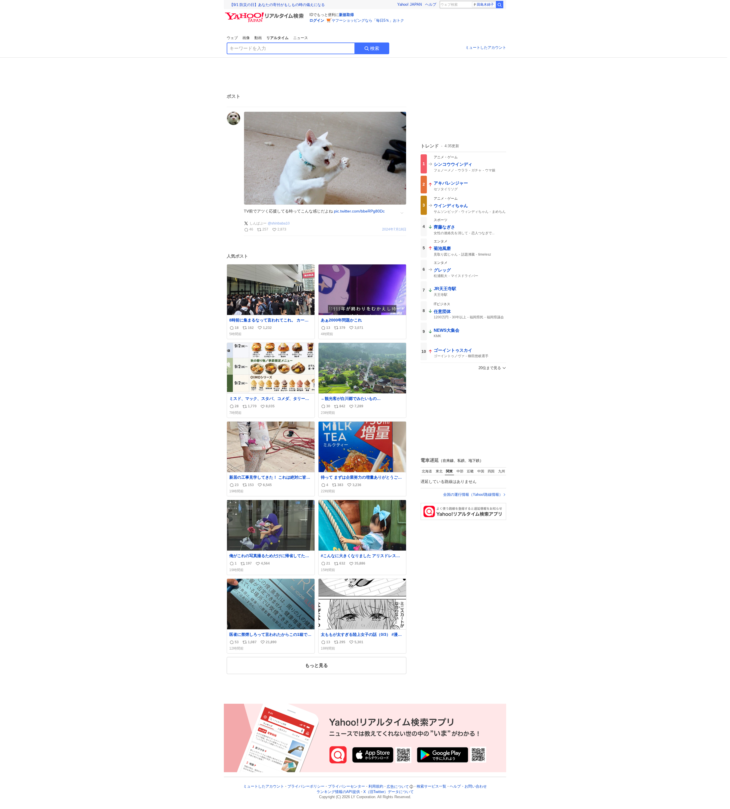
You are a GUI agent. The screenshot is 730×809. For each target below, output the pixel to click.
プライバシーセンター (346, 786)
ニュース (300, 38)
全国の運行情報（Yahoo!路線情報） (473, 494)
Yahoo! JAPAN (409, 4)
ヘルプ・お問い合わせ (468, 786)
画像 (246, 38)
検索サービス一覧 (431, 786)
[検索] (499, 4)
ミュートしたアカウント (485, 47)
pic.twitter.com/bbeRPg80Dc (359, 211)
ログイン (316, 20)
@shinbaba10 (279, 223)
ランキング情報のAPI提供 (338, 792)
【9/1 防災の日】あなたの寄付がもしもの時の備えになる (277, 5)
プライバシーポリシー (306, 786)
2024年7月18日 (394, 229)
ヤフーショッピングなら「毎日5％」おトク (368, 20)
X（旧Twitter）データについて (388, 792)
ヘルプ (430, 4)
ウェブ (232, 38)
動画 (258, 38)
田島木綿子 (485, 5)
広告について (398, 786)
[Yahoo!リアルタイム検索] (265, 14)
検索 (374, 48)
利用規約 (375, 786)
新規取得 (346, 15)
